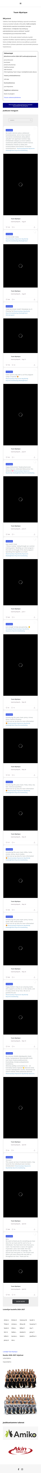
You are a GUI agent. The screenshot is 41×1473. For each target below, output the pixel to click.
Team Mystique (15, 218)
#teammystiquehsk (22, 148)
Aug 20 (24, 294)
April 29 (24, 1145)
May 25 (24, 837)
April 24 (24, 1224)
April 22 (24, 1289)
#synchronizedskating (21, 150)
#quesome (31, 148)
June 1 (23, 611)
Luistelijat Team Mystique (10, 1352)
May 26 (24, 769)
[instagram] (22, 1469)
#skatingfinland (10, 150)
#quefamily (25, 239)
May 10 (24, 1041)
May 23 (24, 971)
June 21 (24, 529)
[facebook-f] (19, 1469)
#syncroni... (32, 1073)
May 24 (24, 904)
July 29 (24, 451)
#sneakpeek (9, 629)
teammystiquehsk (16, 221)
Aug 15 (24, 359)
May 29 (24, 702)
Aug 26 (24, 221)
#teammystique (10, 239)
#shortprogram (10, 315)
